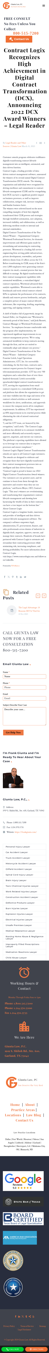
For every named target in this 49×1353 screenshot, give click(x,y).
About (30, 1104)
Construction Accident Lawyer (22, 897)
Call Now (14, 1349)
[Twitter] (9, 577)
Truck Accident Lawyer (18, 858)
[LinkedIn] (21, 577)
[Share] (30, 1316)
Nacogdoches (9, 1146)
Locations (13, 1115)
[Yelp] (33, 1316)
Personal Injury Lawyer (18, 846)
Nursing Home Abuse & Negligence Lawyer (25, 937)
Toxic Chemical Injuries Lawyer (22, 886)
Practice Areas (23, 1110)
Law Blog (33, 1115)
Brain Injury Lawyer (16, 880)
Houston (27, 1139)
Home (15, 1104)
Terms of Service (27, 1326)
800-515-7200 (26, 33)
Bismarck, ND (27, 1149)
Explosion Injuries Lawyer (19, 914)
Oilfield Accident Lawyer (19, 869)
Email (5, 694)
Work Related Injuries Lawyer (21, 891)
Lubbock (19, 1142)
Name (6, 672)
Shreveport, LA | (24, 1146)
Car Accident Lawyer (17, 852)
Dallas (8, 1139)
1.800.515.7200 (19, 822)
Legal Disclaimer (24, 1330)
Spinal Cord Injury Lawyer (19, 875)
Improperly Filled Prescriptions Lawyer (22, 945)
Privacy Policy (9, 1326)
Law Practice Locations (24, 1132)
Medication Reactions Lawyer (21, 952)
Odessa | (37, 1139)
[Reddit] (25, 577)
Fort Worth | (18, 1139)
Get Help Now (13, 732)
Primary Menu (43, 6)
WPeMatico (15, 566)
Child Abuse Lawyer (16, 957)
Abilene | (29, 1142)
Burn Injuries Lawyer (17, 908)
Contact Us (19, 39)
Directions (37, 1349)
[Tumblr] (17, 577)
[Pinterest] (13, 577)
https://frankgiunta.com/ (26, 832)
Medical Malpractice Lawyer (20, 931)
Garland (36, 1142)
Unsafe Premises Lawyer (19, 925)
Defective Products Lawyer (20, 903)
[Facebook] (5, 577)
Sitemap (42, 1326)
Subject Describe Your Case (15, 705)
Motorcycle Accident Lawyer (21, 863)
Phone (6, 683)
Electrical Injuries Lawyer (19, 919)
